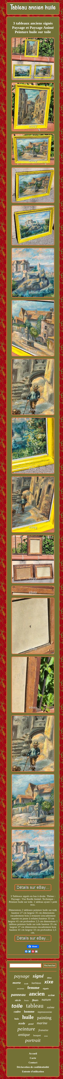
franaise (43, 1030)
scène (51, 995)
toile (17, 1006)
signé (38, 976)
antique (24, 1035)
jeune (46, 1036)
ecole (21, 1023)
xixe (48, 981)
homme (29, 1011)
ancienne (20, 988)
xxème (50, 1007)
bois (16, 1018)
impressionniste (45, 1012)
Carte (33, 1058)
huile (28, 1017)
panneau (18, 994)
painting (44, 1017)
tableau (35, 1005)
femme (33, 987)
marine (42, 1023)
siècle (18, 1000)
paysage (21, 976)
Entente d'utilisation (33, 1071)
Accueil (33, 1053)
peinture (26, 1029)
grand (30, 1024)
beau (26, 1000)
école (26, 984)
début (49, 978)
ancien (37, 994)
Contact (33, 1062)
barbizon (36, 983)
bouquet (37, 1035)
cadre (17, 1011)
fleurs (35, 1000)
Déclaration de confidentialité (33, 1067)
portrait (32, 1040)
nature (46, 1000)
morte (17, 982)
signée (46, 988)
